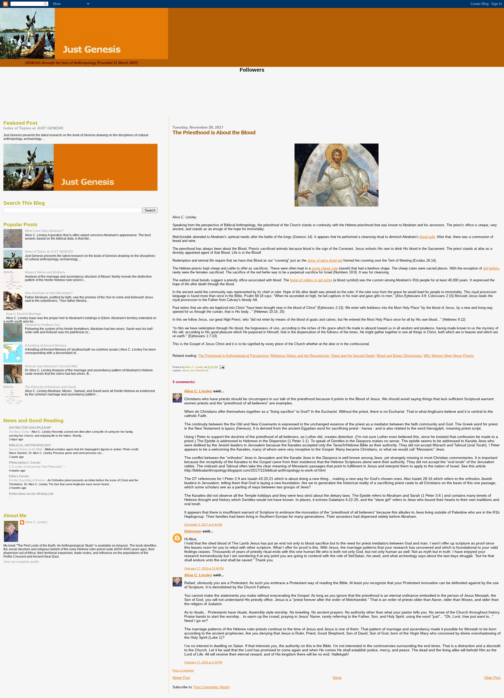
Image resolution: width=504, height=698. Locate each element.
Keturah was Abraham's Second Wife (51, 366)
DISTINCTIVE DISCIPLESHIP (30, 427)
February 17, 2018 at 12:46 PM (204, 568)
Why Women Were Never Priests (449, 356)
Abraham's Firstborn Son (42, 324)
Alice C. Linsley (198, 391)
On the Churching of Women (27, 480)
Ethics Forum (19, 476)
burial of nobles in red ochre (311, 280)
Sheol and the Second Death (353, 356)
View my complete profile (21, 562)
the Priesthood (199, 370)
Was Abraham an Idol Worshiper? (49, 293)
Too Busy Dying (19, 431)
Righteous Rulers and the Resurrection (299, 356)
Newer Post (181, 678)
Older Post (492, 678)
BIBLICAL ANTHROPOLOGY (30, 445)
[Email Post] (221, 367)
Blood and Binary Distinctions (399, 356)
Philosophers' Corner (25, 462)
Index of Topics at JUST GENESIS (33, 128)
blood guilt (427, 237)
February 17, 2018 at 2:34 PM (203, 662)
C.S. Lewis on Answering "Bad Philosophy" (36, 466)
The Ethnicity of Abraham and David (50, 387)
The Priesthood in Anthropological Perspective (233, 356)
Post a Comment (183, 670)
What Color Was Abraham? (44, 230)
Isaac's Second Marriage (23, 313)
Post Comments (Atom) (212, 687)
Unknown (192, 531)
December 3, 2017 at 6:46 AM (203, 524)
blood (185, 370)
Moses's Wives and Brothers (45, 272)
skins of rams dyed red (324, 260)
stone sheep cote (325, 268)
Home (337, 678)
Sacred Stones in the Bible (26, 449)
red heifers (491, 268)
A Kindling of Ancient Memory (45, 345)
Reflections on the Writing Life (31, 493)
